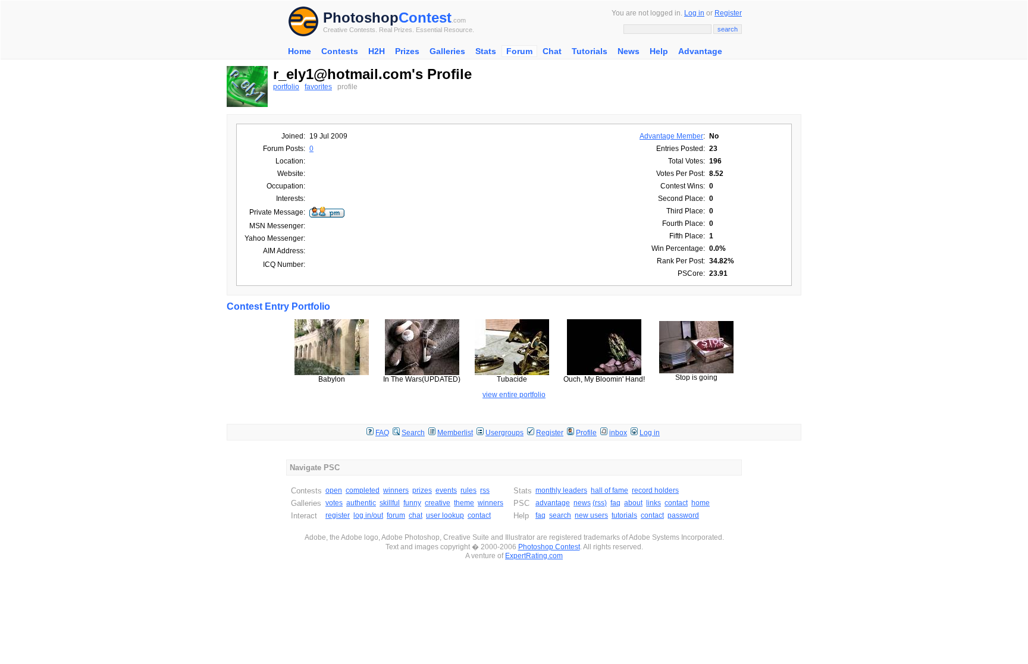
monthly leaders (561, 490)
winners (396, 490)
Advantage (700, 51)
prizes (422, 490)
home (700, 503)
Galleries (447, 51)
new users (591, 515)
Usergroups (504, 433)
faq (615, 503)
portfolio (286, 87)
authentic (361, 503)
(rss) (600, 503)
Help (659, 51)
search (560, 515)
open (333, 490)
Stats (485, 51)
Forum (519, 51)
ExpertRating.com (534, 556)
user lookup (445, 515)
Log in (694, 13)
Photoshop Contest (549, 547)
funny (412, 503)
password (683, 515)
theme (464, 503)
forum (396, 515)
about (633, 503)
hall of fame (609, 490)
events (446, 490)
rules (468, 490)
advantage (552, 503)
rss (485, 490)
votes (334, 503)
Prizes (407, 51)
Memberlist (455, 433)
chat (415, 515)
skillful (390, 503)
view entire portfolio (514, 395)
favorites (318, 87)
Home (299, 51)
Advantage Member (671, 136)
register (337, 515)
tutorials (624, 515)
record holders (655, 490)
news (582, 503)
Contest (425, 18)
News (629, 51)
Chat (552, 51)
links (653, 503)
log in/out (368, 515)
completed (363, 490)
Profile (586, 433)
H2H (376, 51)
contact (479, 515)
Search (413, 433)
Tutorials (589, 51)
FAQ (382, 433)
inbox (618, 433)
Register (728, 13)
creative (437, 503)
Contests (339, 51)
